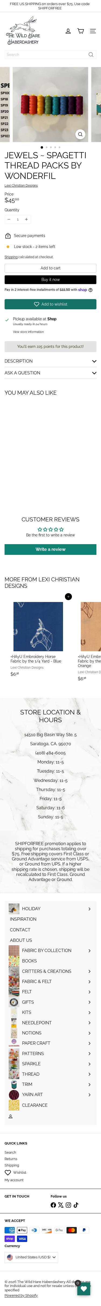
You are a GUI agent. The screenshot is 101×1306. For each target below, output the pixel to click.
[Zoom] (80, 134)
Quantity (12, 210)
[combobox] (50, 54)
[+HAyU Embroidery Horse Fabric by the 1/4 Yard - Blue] (38, 638)
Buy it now (50, 279)
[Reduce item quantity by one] (9, 219)
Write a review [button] (50, 549)
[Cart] (80, 31)
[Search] (91, 54)
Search (10, 1152)
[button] (50, 304)
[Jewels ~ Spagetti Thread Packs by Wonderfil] (38, 445)
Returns (11, 1159)
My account (14, 1180)
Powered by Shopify (21, 1295)
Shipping (11, 257)
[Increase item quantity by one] (26, 219)
